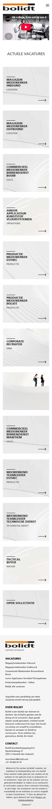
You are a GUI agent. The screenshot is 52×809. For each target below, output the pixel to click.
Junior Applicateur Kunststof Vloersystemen (26, 678)
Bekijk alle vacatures (15, 687)
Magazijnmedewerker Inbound (20, 663)
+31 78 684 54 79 (13, 762)
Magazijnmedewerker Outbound (21, 667)
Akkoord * (26, 804)
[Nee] (48, 786)
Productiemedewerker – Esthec (20, 683)
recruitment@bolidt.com (16, 759)
